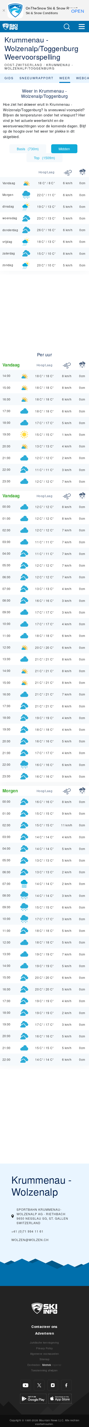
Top (44, 157)
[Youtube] (25, 1385)
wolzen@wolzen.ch (30, 1240)
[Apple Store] (60, 1398)
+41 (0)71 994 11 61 (27, 1231)
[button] (66, 27)
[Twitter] (39, 1385)
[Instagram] (52, 1385)
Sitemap (44, 1359)
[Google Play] (33, 1398)
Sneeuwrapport (36, 78)
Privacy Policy (44, 1348)
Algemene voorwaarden (44, 1353)
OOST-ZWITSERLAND (23, 65)
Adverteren (44, 1333)
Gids (9, 78)
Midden (64, 148)
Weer (64, 78)
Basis (28, 148)
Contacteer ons (44, 1326)
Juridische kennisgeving (44, 1342)
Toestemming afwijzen (44, 1370)
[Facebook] (66, 1385)
